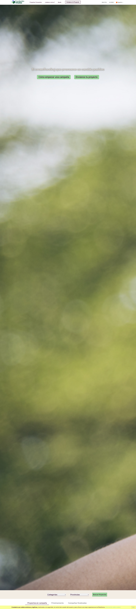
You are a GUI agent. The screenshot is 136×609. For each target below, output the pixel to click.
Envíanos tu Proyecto (73, 2)
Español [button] (119, 2)
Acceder (111, 2)
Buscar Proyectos (99, 594)
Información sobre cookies (113, 607)
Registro (104, 2)
